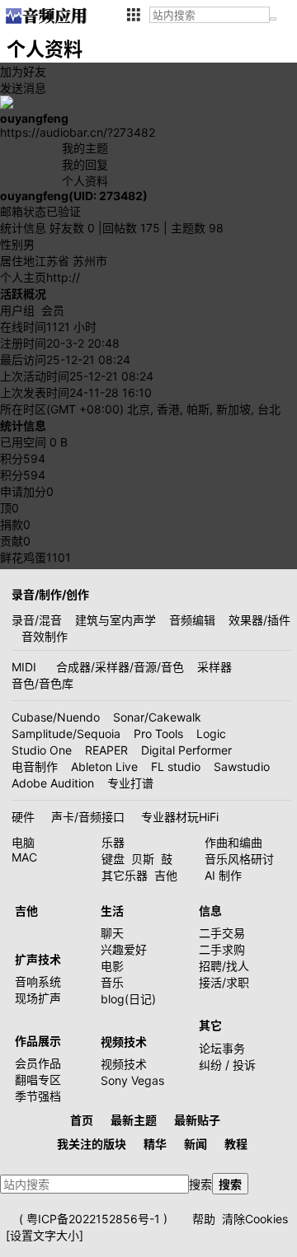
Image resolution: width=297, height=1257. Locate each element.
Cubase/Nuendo (56, 717)
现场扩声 (38, 998)
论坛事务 (222, 1048)
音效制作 (44, 636)
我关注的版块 (91, 1144)
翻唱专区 (38, 1079)
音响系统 (38, 981)
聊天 (112, 933)
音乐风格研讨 (239, 859)
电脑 (23, 842)
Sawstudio (242, 766)
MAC (24, 857)
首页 (81, 1120)
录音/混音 (37, 620)
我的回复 (85, 164)
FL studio (175, 766)
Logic (211, 734)
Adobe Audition (53, 783)
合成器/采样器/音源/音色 (120, 667)
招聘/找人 (224, 966)
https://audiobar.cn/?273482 (77, 132)
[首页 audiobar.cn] (45, 16)
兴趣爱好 (124, 949)
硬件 (23, 817)
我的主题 (85, 148)
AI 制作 (223, 875)
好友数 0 (72, 228)
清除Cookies (255, 1219)
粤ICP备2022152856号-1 (93, 1219)
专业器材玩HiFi (180, 817)
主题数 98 (197, 228)
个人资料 (85, 181)
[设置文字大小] (44, 1235)
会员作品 (38, 1063)
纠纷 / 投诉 (227, 1065)
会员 (52, 310)
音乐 (112, 982)
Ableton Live (104, 766)
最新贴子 (197, 1120)
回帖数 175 (131, 228)
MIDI (24, 667)
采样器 (214, 667)
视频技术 (124, 1064)
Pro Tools (158, 734)
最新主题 (134, 1120)
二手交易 (222, 933)
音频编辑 (192, 620)
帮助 (203, 1219)
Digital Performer (186, 750)
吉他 (165, 875)
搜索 (200, 1184)
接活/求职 (224, 982)
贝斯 (142, 859)
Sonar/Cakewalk (157, 717)
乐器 (113, 842)
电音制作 (35, 766)
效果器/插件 (259, 620)
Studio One (42, 750)
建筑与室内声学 (115, 620)
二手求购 (222, 949)
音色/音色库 (42, 683)
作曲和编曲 (233, 842)
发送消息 (23, 88)
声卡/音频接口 (88, 817)
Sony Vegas (132, 1080)
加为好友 (23, 71)
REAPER (106, 750)
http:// (63, 277)
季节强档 (38, 1096)
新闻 (195, 1144)
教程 (236, 1144)
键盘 (113, 859)
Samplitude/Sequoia (66, 734)
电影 (112, 966)
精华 (155, 1144)
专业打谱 (130, 783)
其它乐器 (124, 875)
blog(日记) (128, 999)
